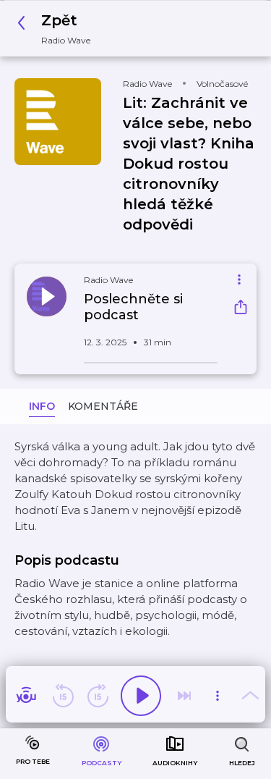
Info (42, 406)
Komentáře (103, 406)
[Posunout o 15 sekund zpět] (63, 695)
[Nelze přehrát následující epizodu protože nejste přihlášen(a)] (184, 695)
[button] (58, 28)
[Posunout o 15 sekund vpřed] (97, 695)
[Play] (141, 696)
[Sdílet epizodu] (240, 308)
